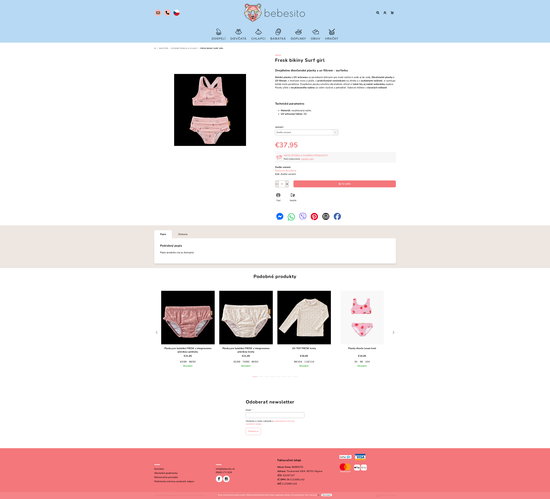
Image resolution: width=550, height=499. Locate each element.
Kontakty (159, 469)
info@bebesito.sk (225, 469)
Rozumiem (327, 495)
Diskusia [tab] (183, 234)
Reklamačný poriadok (166, 477)
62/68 (183, 361)
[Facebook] (219, 479)
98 (361, 361)
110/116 (309, 361)
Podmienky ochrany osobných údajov (174, 481)
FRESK (278, 55)
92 (356, 361)
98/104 (298, 361)
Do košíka (346, 183)
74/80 (246, 361)
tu (319, 495)
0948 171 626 (224, 472)
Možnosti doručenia (285, 170)
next (393, 332)
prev (156, 332)
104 (367, 361)
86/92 (192, 361)
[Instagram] (226, 479)
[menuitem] (218, 34)
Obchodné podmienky (166, 473)
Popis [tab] (163, 234)
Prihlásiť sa (253, 431)
